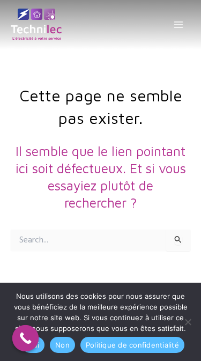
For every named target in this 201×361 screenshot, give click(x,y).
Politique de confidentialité (132, 345)
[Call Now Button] (25, 338)
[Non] (187, 321)
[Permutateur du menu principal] (178, 25)
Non (62, 345)
